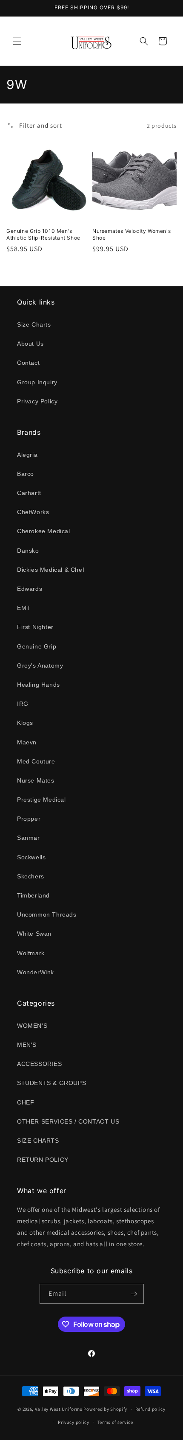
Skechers (30, 876)
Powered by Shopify (105, 1409)
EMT (24, 607)
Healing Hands (38, 684)
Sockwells (31, 857)
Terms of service (115, 1422)
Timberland (33, 895)
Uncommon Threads (47, 914)
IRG (23, 703)
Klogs (25, 722)
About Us (30, 343)
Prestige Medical (41, 799)
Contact (28, 362)
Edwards (29, 588)
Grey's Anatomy (40, 665)
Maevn (27, 742)
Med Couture (36, 761)
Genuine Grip (36, 646)
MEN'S (27, 1044)
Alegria (27, 454)
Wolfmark (31, 953)
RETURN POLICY (43, 1159)
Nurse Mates (35, 780)
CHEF (25, 1102)
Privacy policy (73, 1422)
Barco (25, 473)
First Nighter (35, 627)
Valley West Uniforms (59, 1409)
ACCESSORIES (39, 1063)
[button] (17, 41)
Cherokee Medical (43, 531)
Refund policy (150, 1409)
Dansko (28, 550)
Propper (28, 818)
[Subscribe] (134, 1294)
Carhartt (29, 492)
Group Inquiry (37, 382)
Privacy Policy (37, 401)
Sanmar (28, 837)
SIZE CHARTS (38, 1140)
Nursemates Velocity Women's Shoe (131, 234)
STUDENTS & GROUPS (51, 1082)
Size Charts (34, 324)
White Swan (34, 933)
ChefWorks (33, 512)
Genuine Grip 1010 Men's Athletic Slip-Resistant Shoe (43, 234)
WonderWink (35, 972)
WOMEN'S (32, 1025)
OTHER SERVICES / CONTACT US (68, 1121)
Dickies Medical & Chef (50, 569)
